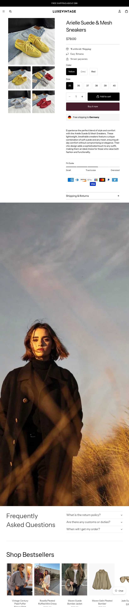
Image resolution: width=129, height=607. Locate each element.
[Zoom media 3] (43, 77)
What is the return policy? (83, 515)
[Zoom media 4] (19, 101)
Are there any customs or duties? (88, 522)
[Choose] (27, 590)
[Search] (10, 11)
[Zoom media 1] (31, 41)
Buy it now (93, 106)
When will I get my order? (83, 529)
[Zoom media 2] (19, 77)
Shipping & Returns (77, 195)
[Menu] (3, 11)
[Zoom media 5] (43, 101)
